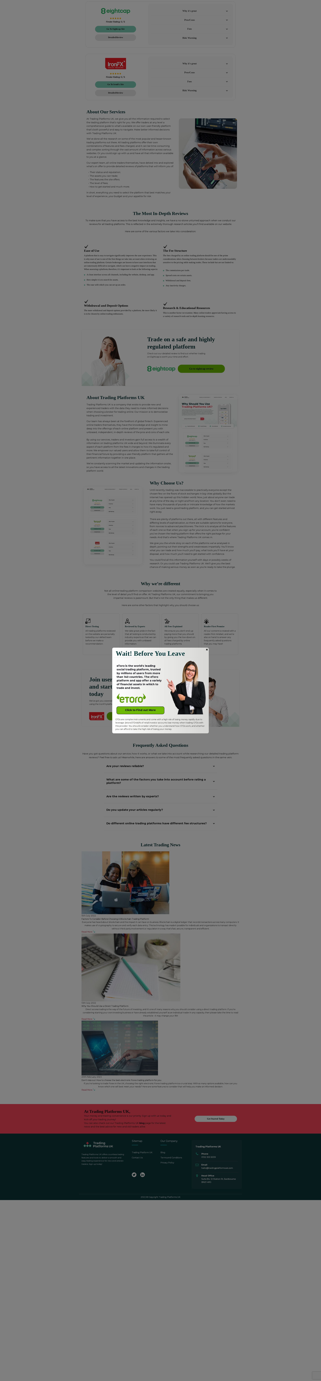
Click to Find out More (140, 710)
